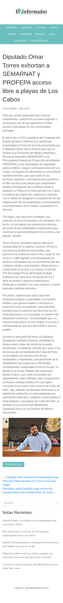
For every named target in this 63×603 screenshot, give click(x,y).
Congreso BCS (13, 464)
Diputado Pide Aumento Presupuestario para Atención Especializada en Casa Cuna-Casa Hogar (31, 481)
